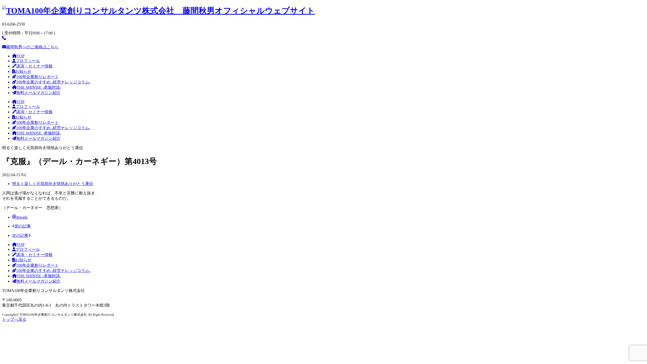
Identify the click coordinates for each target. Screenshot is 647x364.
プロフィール (28, 61)
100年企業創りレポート (37, 77)
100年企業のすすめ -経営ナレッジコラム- (53, 82)
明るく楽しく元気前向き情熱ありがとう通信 (52, 183)
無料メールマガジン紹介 (38, 92)
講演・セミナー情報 (34, 66)
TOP (21, 56)
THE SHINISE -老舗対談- (39, 87)
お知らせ (23, 71)
